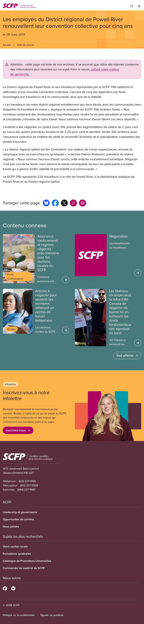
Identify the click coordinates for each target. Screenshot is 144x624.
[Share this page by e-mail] (82, 203)
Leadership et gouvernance (20, 512)
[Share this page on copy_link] (73, 203)
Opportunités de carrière (18, 519)
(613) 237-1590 (27, 481)
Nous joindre (11, 527)
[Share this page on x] (64, 203)
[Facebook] (5, 588)
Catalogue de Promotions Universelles (27, 561)
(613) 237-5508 (29, 485)
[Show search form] (131, 6)
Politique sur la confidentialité (19, 615)
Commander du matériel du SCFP (24, 568)
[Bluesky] (13, 588)
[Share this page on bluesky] (46, 203)
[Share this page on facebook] (55, 203)
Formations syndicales (17, 554)
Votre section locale (15, 546)
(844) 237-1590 (26, 489)
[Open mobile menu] (139, 6)
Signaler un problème (52, 615)
